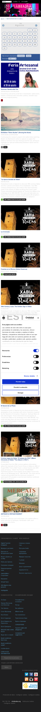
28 (25, 44)
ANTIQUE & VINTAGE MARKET (11, 514)
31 (4, 48)
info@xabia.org (16, 701)
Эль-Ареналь (4, 608)
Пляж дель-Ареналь (6, 562)
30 (35, 44)
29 (30, 44)
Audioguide (4, 590)
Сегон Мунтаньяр (6, 611)
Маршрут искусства (24, 557)
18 (9, 41)
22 (30, 41)
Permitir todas (20, 382)
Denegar (20, 393)
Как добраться (19, 608)
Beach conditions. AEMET (6, 644)
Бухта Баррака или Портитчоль (6, 622)
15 (30, 37)
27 (19, 44)
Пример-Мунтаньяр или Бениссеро (6, 604)
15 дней (28, 56)
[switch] (36, 356)
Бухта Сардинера (6, 618)
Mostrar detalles (29, 376)
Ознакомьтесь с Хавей (9, 538)
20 (19, 41)
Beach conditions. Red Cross (6, 639)
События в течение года (24, 544)
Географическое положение (19, 600)
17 (4, 41)
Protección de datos (9, 695)
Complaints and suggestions (20, 634)
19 (14, 41)
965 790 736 (6, 701)
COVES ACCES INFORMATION (5, 652)
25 (9, 44)
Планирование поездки (24, 595)
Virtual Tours (5, 582)
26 (14, 44)
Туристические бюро (21, 618)
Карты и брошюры (20, 621)
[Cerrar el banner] (38, 318)
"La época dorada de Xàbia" (10, 179)
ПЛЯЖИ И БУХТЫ (6, 595)
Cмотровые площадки (7, 565)
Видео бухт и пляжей (7, 635)
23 (35, 41)
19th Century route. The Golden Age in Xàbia (16, 306)
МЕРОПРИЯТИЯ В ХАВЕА (14, 19)
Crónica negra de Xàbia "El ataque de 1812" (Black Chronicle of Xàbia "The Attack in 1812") (18, 459)
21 (25, 41)
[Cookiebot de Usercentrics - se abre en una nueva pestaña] (26, 318)
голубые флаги (5, 648)
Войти (6, 667)
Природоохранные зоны (6, 569)
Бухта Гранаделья (6, 626)
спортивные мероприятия (23, 552)
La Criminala (5, 232)
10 (4, 37)
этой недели (21, 56)
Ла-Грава (3, 600)
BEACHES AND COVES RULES (7, 630)
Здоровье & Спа (23, 570)
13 (19, 37)
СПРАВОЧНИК (19, 624)
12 (14, 37)
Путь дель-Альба (24, 548)
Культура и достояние (7, 548)
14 (25, 37)
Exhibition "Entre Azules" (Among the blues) (16, 133)
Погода (17, 605)
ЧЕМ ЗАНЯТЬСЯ (24, 538)
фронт (2, 19)
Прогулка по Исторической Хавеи (7, 552)
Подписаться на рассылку (11, 658)
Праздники (4, 579)
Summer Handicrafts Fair (9, 89)
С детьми (21, 560)
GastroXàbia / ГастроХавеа (5, 574)
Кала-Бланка (4, 615)
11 (9, 37)
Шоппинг (22, 563)
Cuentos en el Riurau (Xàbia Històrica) (14, 269)
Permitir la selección (20, 387)
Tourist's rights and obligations (21, 629)
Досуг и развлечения (25, 566)
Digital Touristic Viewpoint (5, 544)
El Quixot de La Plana (8, 406)
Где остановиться (20, 615)
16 (35, 37)
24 (4, 44)
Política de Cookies (28, 701)
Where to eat (19, 611)
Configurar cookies (22, 695)
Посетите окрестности (25, 573)
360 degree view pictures (6, 586)
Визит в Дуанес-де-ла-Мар (6, 557)
